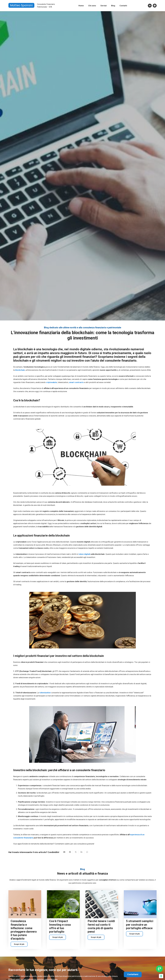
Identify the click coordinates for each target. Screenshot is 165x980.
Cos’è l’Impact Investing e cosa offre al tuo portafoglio (60, 926)
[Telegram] (155, 6)
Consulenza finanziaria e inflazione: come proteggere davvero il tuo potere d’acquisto (24, 929)
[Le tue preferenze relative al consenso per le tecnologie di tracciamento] (161, 976)
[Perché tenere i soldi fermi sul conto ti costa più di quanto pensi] (101, 904)
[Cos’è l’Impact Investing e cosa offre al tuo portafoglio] (63, 904)
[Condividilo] (70, 852)
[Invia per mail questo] (64, 852)
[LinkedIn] (150, 6)
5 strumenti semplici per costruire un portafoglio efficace (139, 924)
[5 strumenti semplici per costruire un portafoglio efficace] (140, 904)
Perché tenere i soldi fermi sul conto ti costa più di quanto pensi (101, 926)
